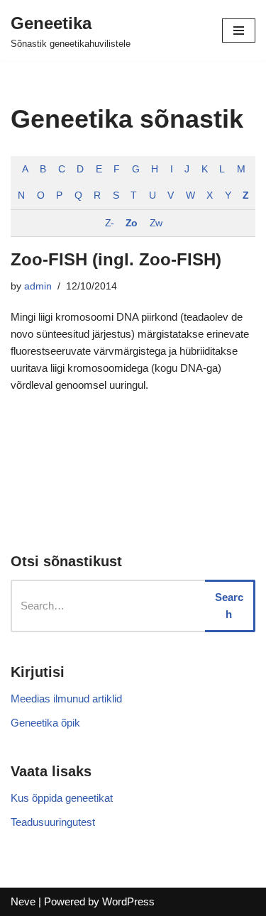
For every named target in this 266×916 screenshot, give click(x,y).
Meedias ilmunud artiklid (66, 698)
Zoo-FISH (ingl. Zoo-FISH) (116, 259)
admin (38, 286)
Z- (109, 223)
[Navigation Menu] (238, 30)
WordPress (128, 901)
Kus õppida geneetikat (62, 798)
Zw (156, 223)
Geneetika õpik (45, 723)
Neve (23, 901)
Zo (131, 223)
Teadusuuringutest (53, 822)
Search (229, 605)
